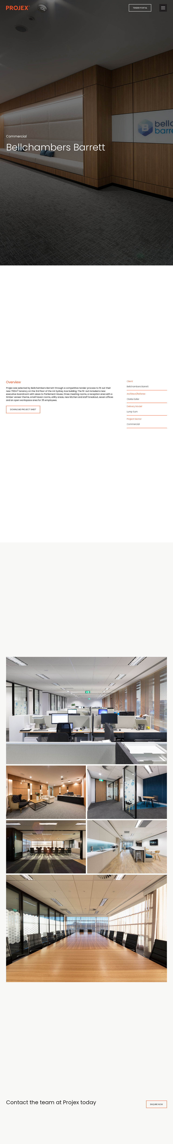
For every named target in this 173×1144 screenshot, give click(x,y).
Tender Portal (140, 7)
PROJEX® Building (18, 8)
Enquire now (156, 1104)
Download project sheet (23, 409)
